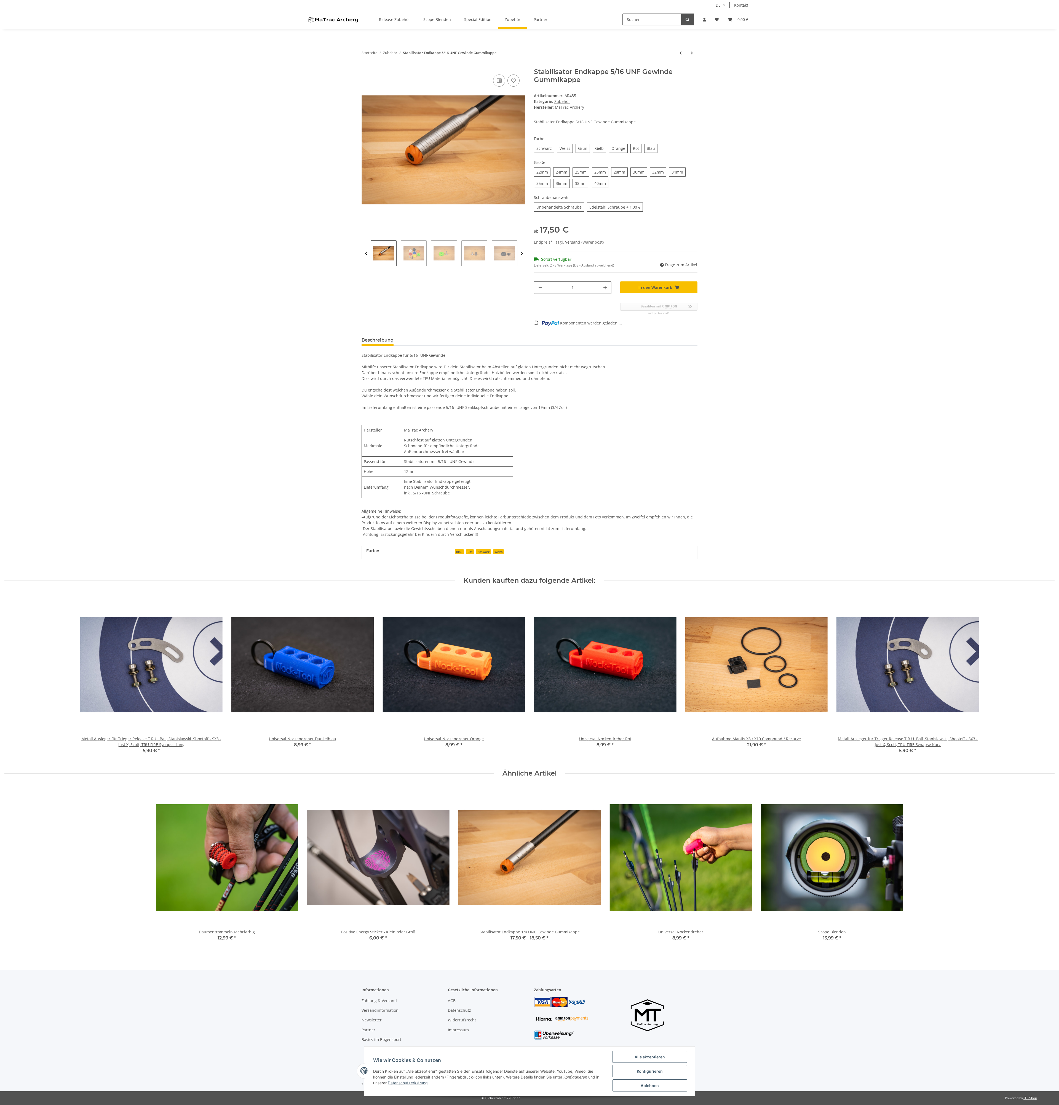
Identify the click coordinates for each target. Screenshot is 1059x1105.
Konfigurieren (650, 1071)
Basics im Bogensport (381, 1039)
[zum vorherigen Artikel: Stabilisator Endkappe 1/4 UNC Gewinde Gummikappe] (680, 53)
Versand (573, 242)
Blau (459, 552)
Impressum (458, 1029)
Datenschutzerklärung (408, 1082)
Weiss (498, 552)
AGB (452, 1000)
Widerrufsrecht (462, 1020)
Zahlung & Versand (379, 1000)
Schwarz (484, 552)
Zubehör (562, 101)
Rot (469, 552)
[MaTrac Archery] (332, 19)
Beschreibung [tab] (378, 340)
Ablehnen (650, 1085)
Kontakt (741, 5)
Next (521, 253)
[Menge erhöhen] (605, 288)
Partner (540, 19)
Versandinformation (380, 1010)
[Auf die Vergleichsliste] (499, 80)
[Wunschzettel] (716, 19)
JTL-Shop (1030, 1098)
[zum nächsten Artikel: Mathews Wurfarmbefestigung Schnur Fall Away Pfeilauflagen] (691, 53)
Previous (366, 253)
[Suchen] (687, 19)
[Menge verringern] (540, 288)
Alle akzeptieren (650, 1057)
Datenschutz (459, 1010)
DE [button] (718, 5)
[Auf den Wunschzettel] (513, 80)
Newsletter (372, 1020)
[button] (704, 19)
